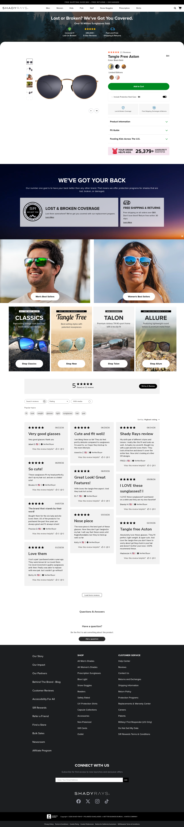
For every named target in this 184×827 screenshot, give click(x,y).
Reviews (122, 667)
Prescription (124, 8)
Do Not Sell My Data (128, 728)
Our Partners (39, 673)
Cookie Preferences (87, 824)
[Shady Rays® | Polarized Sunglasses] (15, 8)
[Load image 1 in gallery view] (65, 79)
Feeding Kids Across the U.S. (125, 138)
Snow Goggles (106, 8)
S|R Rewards (39, 707)
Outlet (80, 734)
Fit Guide (114, 130)
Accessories (83, 715)
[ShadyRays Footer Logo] (92, 794)
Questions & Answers (92, 611)
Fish (81, 8)
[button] (92, 639)
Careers (122, 709)
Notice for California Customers (105, 824)
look (32, 413)
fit (26, 413)
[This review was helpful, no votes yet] (56, 449)
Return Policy (124, 691)
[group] (139, 97)
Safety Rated (83, 697)
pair (83, 413)
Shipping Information (128, 685)
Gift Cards (82, 728)
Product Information (120, 121)
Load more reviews (92, 595)
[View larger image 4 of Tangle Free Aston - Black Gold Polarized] (29, 84)
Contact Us (123, 673)
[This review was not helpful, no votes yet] (61, 449)
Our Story (37, 656)
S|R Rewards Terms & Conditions (134, 734)
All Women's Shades (87, 667)
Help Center (124, 661)
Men (48, 8)
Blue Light (82, 679)
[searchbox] (33, 401)
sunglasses (67, 413)
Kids (71, 8)
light (58, 413)
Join (125, 780)
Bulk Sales (38, 733)
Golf (92, 8)
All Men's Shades (85, 661)
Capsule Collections (87, 709)
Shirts (138, 8)
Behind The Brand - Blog (46, 682)
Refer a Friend (40, 716)
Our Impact (38, 665)
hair (77, 413)
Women (59, 8)
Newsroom (38, 742)
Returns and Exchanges (129, 679)
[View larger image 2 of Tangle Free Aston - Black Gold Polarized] (29, 69)
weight (40, 413)
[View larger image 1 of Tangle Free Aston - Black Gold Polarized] (29, 62)
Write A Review (148, 386)
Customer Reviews (43, 690)
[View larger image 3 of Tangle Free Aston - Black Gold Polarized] (29, 77)
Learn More (49, 217)
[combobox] (59, 401)
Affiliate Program (42, 750)
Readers (81, 691)
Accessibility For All (43, 699)
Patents (122, 715)
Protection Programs (128, 697)
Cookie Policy (74, 824)
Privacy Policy (49, 824)
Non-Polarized (84, 722)
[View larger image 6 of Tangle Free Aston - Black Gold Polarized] (29, 100)
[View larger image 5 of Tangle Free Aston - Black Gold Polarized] (29, 92)
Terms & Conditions (61, 824)
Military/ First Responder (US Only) (135, 722)
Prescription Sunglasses (89, 673)
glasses (50, 413)
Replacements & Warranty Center (134, 703)
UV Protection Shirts (87, 703)
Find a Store (39, 725)
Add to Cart (139, 86)
